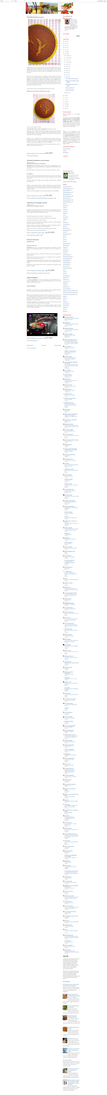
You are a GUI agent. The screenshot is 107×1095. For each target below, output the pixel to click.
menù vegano (65, 266)
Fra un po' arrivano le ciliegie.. (70, 718)
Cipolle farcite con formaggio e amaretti (37, 203)
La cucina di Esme (68, 495)
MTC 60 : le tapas (68, 785)
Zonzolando (67, 677)
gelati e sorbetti (66, 243)
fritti (36, 340)
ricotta (64, 296)
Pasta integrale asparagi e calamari (70, 882)
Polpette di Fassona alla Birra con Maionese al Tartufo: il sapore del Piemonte (70, 405)
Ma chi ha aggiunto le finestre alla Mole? (72, 921)
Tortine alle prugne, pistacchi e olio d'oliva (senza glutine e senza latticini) (71, 625)
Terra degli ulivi (68, 555)
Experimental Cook (69, 459)
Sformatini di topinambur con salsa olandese (38, 160)
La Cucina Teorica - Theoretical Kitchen (71, 810)
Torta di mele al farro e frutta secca (71, 776)
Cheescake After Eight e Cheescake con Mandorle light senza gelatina (71, 641)
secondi (64, 302)
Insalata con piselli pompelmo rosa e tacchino (73, 1006)
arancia (64, 207)
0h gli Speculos (67, 455)
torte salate (65, 305)
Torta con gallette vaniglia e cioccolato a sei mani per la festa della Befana (71, 736)
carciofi (64, 213)
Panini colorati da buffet (69, 476)
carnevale (46, 279)
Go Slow (64, 150)
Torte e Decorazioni (69, 891)
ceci (64, 220)
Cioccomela (67, 804)
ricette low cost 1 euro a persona (69, 290)
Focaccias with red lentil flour (70, 796)
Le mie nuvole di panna (69, 506)
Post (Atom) (33, 348)
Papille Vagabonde (66, 148)
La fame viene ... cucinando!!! (71, 419)
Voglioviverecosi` (68, 779)
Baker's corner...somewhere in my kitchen (71, 795)
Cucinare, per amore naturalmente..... (69, 672)
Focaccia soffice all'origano (69, 635)
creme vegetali (66, 224)
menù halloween (66, 262)
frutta (64, 239)
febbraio (67, 76)
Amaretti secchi (67, 480)
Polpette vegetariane (68, 862)
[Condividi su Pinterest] (52, 153)
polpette (64, 285)
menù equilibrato (66, 260)
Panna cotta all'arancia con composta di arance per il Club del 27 (71, 465)
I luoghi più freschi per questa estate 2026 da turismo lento (71, 381)
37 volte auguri (67, 713)
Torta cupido (67, 722)
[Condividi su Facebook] (50, 153)
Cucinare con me (68, 598)
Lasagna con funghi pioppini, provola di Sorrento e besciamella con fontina (71, 897)
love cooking (67, 687)
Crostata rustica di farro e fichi (70, 750)
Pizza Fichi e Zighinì (69, 429)
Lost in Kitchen (68, 644)
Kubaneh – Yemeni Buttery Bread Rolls (71, 579)
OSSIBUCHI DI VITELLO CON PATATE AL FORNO (71, 450)
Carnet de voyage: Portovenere (70, 700)
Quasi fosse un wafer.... (69, 375)
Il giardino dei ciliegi (69, 424)
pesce (64, 273)
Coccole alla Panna (68, 712)
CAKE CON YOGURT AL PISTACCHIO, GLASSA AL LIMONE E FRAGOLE (70, 770)
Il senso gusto (67, 840)
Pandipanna (67, 533)
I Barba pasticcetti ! (69, 542)
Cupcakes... (67, 892)
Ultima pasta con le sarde (69, 674)
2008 (66, 106)
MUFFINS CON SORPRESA (70, 604)
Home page (44, 345)
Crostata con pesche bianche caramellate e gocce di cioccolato (71, 324)
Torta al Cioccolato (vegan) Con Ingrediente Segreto (70, 491)
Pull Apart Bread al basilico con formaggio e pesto (70, 353)
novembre (68, 57)
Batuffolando (67, 322)
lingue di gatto (67, 568)
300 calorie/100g (40, 273)
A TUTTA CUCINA (68, 334)
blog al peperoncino (69, 850)
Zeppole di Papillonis (32, 277)
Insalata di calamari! (68, 543)
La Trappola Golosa (69, 607)
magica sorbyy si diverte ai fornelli (70, 789)
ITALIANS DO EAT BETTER (71, 449)
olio (58, 279)
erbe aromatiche (66, 233)
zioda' (66, 929)
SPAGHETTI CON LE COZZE (70, 755)
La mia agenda (68, 346)
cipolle (33, 216)
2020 (66, 41)
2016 (66, 49)
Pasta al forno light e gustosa (72, 1038)
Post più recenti (30, 345)
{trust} (66, 709)
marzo (67, 74)
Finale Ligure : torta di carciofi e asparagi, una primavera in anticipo (73, 1050)
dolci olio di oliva (35, 155)
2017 (66, 47)
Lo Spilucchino (68, 876)
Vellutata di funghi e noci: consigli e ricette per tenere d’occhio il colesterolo (70, 985)
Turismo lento (65, 152)
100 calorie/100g (66, 186)
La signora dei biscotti (69, 775)
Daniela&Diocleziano (69, 402)
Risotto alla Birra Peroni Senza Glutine (71, 801)
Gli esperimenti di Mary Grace (71, 339)
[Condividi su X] (49, 153)
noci (64, 269)
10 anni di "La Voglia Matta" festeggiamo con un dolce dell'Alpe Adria (71, 574)
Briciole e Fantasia (68, 512)
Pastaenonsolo (67, 693)
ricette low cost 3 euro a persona (69, 294)
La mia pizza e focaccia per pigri (70, 460)
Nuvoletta (66, 800)
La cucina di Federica (69, 317)
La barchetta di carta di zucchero (71, 871)
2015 (66, 51)
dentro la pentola (68, 828)
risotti (64, 298)
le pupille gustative (68, 925)
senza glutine (65, 303)
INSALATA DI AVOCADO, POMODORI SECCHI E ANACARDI (71, 951)
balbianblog (67, 538)
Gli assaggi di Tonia (69, 703)
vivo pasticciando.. (68, 881)
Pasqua (47, 78)
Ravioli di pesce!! (68, 852)
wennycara (67, 708)
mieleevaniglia (68, 639)
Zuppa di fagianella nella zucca (70, 741)
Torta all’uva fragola (68, 441)
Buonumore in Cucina (69, 895)
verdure (55, 198)
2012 (66, 97)
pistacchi (65, 283)
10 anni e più (67, 445)
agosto (67, 64)
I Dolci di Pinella (68, 374)
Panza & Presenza (68, 384)
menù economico (66, 258)
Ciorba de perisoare (68, 534)
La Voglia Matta (68, 571)
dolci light (65, 228)
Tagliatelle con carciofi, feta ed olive (71, 548)
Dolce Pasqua (67, 410)
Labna (66, 578)
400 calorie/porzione (67, 199)
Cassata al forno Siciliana (69, 513)
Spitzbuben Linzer (68, 420)
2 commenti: (40, 195)
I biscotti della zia (68, 474)
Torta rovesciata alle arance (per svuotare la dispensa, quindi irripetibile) (72, 907)
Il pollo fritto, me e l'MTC (69, 765)
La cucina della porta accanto (71, 833)
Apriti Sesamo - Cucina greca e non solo (71, 521)
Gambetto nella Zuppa (69, 745)
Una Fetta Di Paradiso (69, 489)
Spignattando (67, 861)
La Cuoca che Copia (69, 906)
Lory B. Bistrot (68, 370)
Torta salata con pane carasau (70, 347)
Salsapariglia (67, 409)
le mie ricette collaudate (69, 560)
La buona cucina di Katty (70, 500)
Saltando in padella (68, 479)
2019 (66, 43)
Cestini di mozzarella (68, 399)
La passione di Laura (69, 768)
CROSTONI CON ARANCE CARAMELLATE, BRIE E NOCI (71, 416)
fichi (64, 235)
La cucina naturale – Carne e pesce (70, 857)
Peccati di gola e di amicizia (70, 911)
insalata (64, 247)
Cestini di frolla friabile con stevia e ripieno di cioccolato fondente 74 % (71, 595)
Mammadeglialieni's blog (70, 551)
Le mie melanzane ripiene (69, 926)
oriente (64, 271)
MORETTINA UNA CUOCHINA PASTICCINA (71, 886)
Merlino (66, 552)
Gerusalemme (54, 165)
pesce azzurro (65, 275)
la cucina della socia (69, 935)
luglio (67, 66)
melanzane (65, 250)
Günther (72, 172)
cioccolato (65, 222)
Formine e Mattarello (69, 749)
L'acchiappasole (67, 780)
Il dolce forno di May (69, 721)
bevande (64, 211)
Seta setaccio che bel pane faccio (70, 608)
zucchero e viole (68, 682)
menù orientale (66, 264)
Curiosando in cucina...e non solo (71, 916)
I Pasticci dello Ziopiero (69, 758)
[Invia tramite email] (46, 153)
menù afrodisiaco (66, 254)
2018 (66, 45)
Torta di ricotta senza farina (69, 371)
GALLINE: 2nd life (68, 716)
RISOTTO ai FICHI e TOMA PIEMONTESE (70, 336)
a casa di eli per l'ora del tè (70, 699)
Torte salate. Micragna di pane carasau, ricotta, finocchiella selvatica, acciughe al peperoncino (71, 365)
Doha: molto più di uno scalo (70, 431)
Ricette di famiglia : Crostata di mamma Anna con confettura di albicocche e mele (72, 426)
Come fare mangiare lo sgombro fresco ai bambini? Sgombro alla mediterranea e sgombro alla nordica (73, 1082)
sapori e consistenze (69, 945)
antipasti (45, 198)
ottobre (67, 59)
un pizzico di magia (69, 583)
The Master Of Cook (69, 656)
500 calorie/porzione (67, 201)
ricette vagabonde (35, 6)
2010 (66, 102)
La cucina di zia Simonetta (70, 784)
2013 (66, 95)
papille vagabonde (68, 18)
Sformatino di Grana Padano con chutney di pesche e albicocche (70, 358)
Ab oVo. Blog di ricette (69, 623)
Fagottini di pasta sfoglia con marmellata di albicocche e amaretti (72, 319)
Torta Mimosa (67, 917)
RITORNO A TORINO (69, 731)
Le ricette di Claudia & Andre (71, 593)
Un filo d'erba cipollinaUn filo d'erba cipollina (71, 855)
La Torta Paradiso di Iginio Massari (71, 704)
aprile (67, 72)
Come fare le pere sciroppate (69, 390)
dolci (31, 155)
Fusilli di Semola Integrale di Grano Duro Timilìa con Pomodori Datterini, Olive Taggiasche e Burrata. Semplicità (71, 342)
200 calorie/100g (33, 198)
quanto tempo (67, 847)
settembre (68, 62)
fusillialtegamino (68, 389)
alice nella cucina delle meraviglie (72, 440)
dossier (64, 232)
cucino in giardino (68, 667)
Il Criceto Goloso (68, 901)
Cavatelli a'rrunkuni (68, 746)
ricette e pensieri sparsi (69, 846)
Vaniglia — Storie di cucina (70, 351)
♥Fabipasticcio (68, 587)
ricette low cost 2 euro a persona (69, 292)
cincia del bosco (68, 940)
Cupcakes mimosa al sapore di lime (71, 517)
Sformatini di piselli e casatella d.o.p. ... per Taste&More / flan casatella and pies (71, 873)
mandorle (65, 249)
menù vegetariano (50, 198)
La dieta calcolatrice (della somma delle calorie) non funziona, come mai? (74, 21)
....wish (66, 584)
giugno (67, 68)
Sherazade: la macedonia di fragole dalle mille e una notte (73, 995)
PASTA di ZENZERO (69, 727)
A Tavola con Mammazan (70, 454)
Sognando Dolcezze (68, 567)
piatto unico (65, 281)
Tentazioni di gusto (68, 740)
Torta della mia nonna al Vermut (35, 17)
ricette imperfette (66, 288)
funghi (64, 241)
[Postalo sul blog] (47, 153)
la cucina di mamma (69, 434)
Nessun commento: (41, 232)
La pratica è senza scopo (69, 941)
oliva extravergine (30, 132)
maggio (67, 70)
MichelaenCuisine (68, 634)
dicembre (68, 55)
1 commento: (40, 338)
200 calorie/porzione (33, 273)
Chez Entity (67, 815)
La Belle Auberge (68, 356)
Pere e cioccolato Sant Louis (69, 888)
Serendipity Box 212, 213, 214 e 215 (71, 678)
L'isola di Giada (68, 661)
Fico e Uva (67, 516)
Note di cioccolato (68, 483)
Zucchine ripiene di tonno (69, 902)
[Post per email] (44, 153)
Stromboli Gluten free (68, 812)
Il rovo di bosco (68, 617)
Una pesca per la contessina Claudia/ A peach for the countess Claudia (71, 619)
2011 (66, 99)
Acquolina (67, 463)
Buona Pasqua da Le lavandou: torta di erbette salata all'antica (73, 1070)
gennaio (67, 92)
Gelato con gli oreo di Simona (70, 394)
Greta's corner (68, 764)
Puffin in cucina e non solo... (70, 734)
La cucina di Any (68, 822)
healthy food (65, 245)
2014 (66, 54)
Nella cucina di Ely (68, 629)
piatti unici (65, 279)
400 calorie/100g (66, 198)
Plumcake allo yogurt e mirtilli (70, 946)
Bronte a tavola (68, 650)
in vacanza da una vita (69, 730)
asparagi (64, 209)
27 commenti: (40, 153)
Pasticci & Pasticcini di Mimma (71, 414)
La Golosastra (67, 949)
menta (64, 252)
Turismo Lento (68, 379)
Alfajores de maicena (68, 877)
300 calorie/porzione (39, 198)
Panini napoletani (67, 599)
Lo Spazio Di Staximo (69, 612)
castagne (64, 218)
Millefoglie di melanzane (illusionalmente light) (72, 1016)
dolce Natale (67, 668)
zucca (64, 309)
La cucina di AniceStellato (70, 725)
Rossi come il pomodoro (67, 1060)
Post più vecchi (58, 345)
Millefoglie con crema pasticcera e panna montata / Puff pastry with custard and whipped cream (72, 836)
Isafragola (67, 920)
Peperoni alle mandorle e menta (70, 386)
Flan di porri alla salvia (33, 240)
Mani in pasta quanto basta (70, 398)
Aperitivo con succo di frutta (69, 556)
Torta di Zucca (67, 791)
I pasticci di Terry (68, 393)
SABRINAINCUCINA (69, 603)
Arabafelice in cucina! (69, 469)
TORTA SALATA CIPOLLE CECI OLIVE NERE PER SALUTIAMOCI (71, 937)
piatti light (65, 277)
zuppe (64, 311)
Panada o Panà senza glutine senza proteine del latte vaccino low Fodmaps (71, 589)
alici (64, 203)
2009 (66, 104)
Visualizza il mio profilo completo (70, 181)
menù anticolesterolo (67, 256)
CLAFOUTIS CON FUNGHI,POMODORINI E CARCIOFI (70, 562)
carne (64, 215)
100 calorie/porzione (67, 188)
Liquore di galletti (68, 912)
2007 (66, 108)
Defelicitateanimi (68, 444)
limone (47, 166)
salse (64, 300)
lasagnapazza (67, 753)
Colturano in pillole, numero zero (70, 539)
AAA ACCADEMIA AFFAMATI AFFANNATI (71, 362)
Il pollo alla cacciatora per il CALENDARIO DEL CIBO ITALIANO (70, 818)
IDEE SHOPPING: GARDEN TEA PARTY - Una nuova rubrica (71, 806)
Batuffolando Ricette (69, 328)
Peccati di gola (68, 865)
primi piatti (65, 286)
